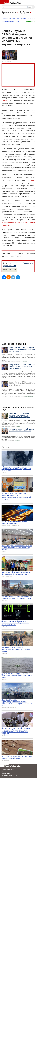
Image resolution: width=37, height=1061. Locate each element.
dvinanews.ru (8, 61)
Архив (12, 18)
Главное (5, 18)
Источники (21, 18)
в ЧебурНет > (29, 22)
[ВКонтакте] (4, 277)
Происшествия (8, 22)
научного (31, 180)
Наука (5, 100)
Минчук (32, 113)
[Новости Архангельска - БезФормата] (11, 2)
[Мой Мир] (18, 277)
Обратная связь (6, 771)
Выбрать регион (6, 773)
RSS (16, 775)
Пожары (19, 22)
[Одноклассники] (8, 277)
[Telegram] (13, 277)
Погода (30, 18)
